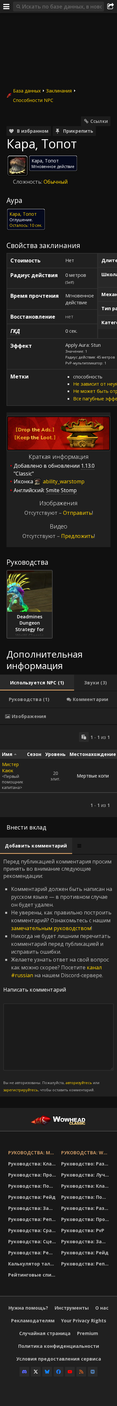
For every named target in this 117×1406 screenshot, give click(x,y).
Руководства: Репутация (33, 1219)
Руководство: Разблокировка (86, 1164)
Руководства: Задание (33, 1208)
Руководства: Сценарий (33, 1241)
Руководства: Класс (32, 1164)
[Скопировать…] (84, 737)
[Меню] (6, 6)
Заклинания (59, 91)
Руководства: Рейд (32, 1197)
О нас (102, 1308)
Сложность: (28, 181)
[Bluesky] (47, 1372)
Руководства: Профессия (33, 1175)
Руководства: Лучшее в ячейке (86, 1175)
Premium (87, 1333)
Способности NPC (33, 100)
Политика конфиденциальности (58, 1346)
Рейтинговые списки (33, 1275)
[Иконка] (17, 166)
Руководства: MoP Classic (33, 1152)
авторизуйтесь (79, 1082)
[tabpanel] (58, 771)
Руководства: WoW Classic (86, 1152)
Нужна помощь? (28, 1308)
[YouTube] (70, 1372)
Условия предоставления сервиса (58, 1359)
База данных (27, 91)
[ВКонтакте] (93, 1372)
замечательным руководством (51, 928)
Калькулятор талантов (33, 1264)
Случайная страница (45, 1333)
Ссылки (99, 121)
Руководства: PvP (82, 1230)
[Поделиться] (110, 6)
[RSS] (81, 1372)
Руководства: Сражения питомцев (33, 1230)
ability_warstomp (63, 481)
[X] (36, 1372)
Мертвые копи (93, 776)
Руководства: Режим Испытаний (33, 1252)
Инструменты (72, 1308)
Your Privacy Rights (83, 1320)
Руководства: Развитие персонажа (86, 1208)
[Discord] (24, 1372)
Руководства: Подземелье (33, 1186)
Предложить (77, 536)
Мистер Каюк (10, 767)
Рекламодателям (33, 1320)
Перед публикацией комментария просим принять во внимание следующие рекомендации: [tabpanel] (57, 975)
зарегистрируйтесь (20, 1089)
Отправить (77, 512)
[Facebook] (58, 1372)
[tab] (37, 683)
